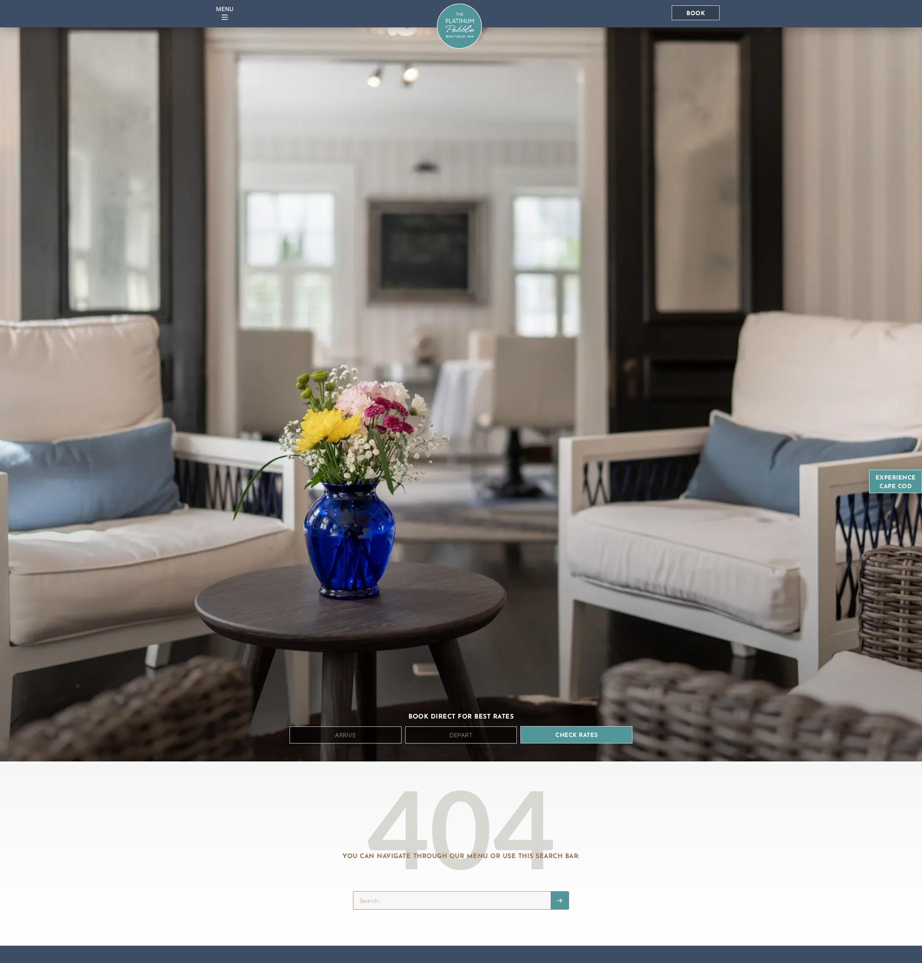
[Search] (560, 900)
